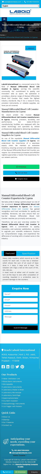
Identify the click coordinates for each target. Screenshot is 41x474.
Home (2, 35)
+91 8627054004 (32, 2)
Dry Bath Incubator (10, 401)
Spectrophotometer (10, 398)
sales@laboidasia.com (12, 2)
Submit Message (20, 328)
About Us (6, 417)
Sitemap (6, 420)
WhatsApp (22, 167)
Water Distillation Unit (11, 379)
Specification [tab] (28, 253)
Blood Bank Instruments (12, 381)
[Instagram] (12, 368)
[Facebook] (3, 368)
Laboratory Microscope (12, 393)
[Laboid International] (20, 12)
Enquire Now (22, 179)
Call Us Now (22, 173)
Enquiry (34, 472)
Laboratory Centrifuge (11, 395)
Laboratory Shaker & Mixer (13, 390)
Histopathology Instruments (14, 404)
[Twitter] (7, 368)
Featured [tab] (10, 253)
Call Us (8, 472)
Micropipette (8, 384)
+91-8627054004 (21, 450)
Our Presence (8, 422)
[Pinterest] (22, 368)
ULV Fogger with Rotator (12, 406)
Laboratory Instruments (12, 387)
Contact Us (7, 425)
